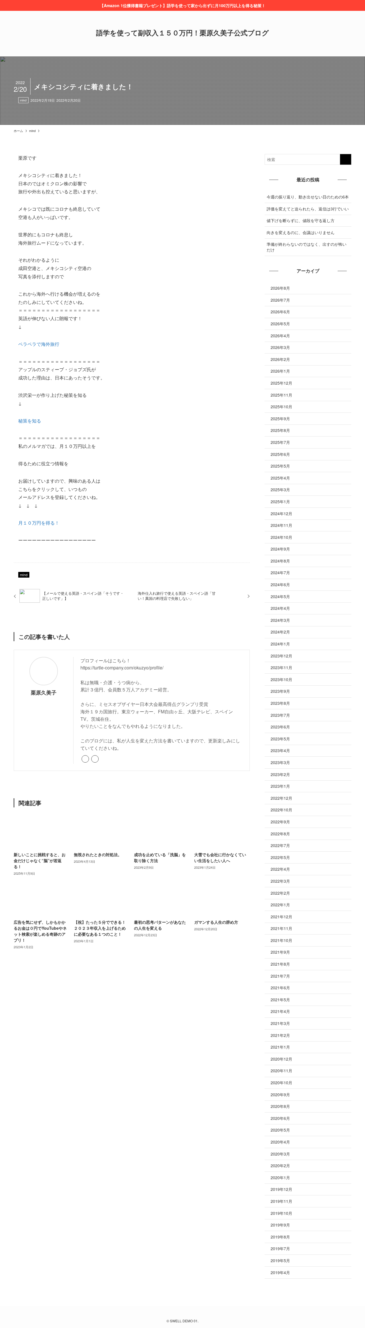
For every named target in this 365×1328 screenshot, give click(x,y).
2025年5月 (280, 466)
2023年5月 (280, 739)
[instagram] (182, 1313)
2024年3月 (280, 620)
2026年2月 (280, 359)
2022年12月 (281, 798)
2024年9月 (280, 549)
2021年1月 (280, 1047)
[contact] (196, 1313)
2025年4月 (280, 478)
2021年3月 (280, 1023)
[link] (85, 759)
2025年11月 (281, 395)
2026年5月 (280, 323)
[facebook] (95, 759)
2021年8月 (280, 964)
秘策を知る (29, 420)
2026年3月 (280, 347)
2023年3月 (280, 762)
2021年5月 (280, 999)
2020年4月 (280, 1142)
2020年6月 (280, 1118)
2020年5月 (280, 1130)
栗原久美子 (43, 692)
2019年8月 (280, 1237)
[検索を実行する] (345, 159)
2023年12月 (281, 656)
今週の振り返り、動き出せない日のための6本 (308, 197)
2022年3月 (280, 881)
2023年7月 (280, 715)
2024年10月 (281, 537)
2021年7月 (280, 976)
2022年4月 (280, 869)
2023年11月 (281, 667)
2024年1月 (280, 644)
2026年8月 (280, 288)
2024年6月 (280, 584)
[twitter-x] (175, 1313)
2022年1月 (280, 904)
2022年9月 (280, 822)
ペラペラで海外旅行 (38, 344)
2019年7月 (280, 1248)
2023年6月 (280, 727)
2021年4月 (280, 1011)
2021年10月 (281, 940)
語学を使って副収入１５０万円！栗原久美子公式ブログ (182, 32)
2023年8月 (280, 703)
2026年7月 (280, 300)
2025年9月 (280, 418)
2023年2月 (280, 774)
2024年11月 (281, 525)
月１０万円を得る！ (38, 522)
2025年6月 (280, 454)
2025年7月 (280, 442)
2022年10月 (281, 810)
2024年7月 (280, 572)
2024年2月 (280, 632)
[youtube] (189, 1313)
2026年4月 (280, 335)
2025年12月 (281, 383)
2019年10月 (281, 1213)
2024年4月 (280, 608)
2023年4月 (280, 750)
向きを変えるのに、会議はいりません (300, 232)
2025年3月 (280, 489)
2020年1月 (280, 1177)
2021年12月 (281, 916)
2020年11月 (281, 1070)
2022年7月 (280, 845)
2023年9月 (280, 691)
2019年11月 (281, 1201)
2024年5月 (280, 596)
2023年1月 (280, 786)
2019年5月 (280, 1260)
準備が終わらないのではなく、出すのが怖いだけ (306, 247)
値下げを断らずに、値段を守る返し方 (300, 220)
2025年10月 (281, 406)
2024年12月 (281, 513)
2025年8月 (280, 430)
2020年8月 (280, 1106)
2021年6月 (280, 987)
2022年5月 (280, 857)
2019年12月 (281, 1189)
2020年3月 (280, 1154)
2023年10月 (281, 679)
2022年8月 (280, 833)
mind (23, 100)
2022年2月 (280, 893)
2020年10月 (281, 1082)
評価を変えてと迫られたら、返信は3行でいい (308, 209)
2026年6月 (280, 311)
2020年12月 (281, 1059)
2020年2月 (280, 1165)
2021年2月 (280, 1035)
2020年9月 (280, 1094)
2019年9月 (280, 1225)
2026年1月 (280, 371)
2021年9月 (280, 952)
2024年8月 (280, 561)
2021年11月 (281, 928)
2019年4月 (280, 1272)
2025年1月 (280, 501)
